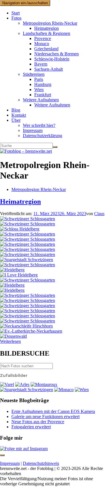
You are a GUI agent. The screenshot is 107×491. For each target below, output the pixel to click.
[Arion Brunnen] (27, 264)
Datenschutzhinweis (41, 463)
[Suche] (55, 147)
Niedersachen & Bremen (56, 53)
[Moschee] (27, 218)
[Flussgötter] (27, 223)
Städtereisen (34, 74)
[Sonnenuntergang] (7, 384)
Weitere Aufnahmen (41, 99)
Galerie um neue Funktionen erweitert (45, 416)
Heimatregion (46, 28)
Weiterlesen (10, 341)
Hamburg (42, 84)
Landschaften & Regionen (46, 33)
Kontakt (18, 115)
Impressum (33, 130)
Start (15, 13)
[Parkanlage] (27, 234)
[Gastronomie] (22, 384)
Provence (42, 38)
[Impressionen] (27, 244)
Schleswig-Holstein (51, 58)
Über (16, 120)
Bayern (40, 64)
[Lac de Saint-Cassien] (44, 384)
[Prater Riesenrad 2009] (82, 389)
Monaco (41, 43)
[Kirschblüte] (27, 300)
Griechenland (46, 48)
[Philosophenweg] (19, 228)
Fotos (16, 18)
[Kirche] (31, 331)
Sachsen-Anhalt (48, 69)
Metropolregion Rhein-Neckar (50, 23)
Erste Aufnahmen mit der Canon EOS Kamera (53, 411)
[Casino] (64, 389)
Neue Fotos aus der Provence (37, 421)
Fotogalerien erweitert (31, 426)
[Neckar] (12, 285)
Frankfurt (42, 94)
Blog (15, 110)
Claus (99, 213)
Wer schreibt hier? (39, 125)
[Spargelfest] (26, 259)
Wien (39, 89)
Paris (38, 79)
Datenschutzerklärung (42, 135)
